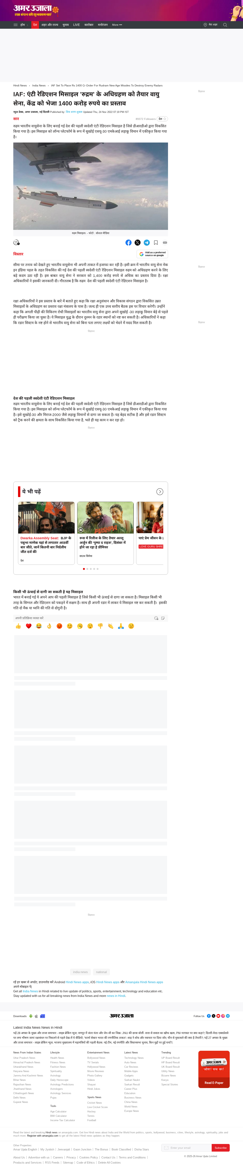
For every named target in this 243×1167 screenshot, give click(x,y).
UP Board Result (170, 1057)
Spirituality (56, 1071)
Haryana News (21, 1071)
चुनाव (66, 24)
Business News (132, 1097)
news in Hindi (116, 995)
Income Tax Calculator (62, 1120)
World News (130, 1106)
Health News (57, 1057)
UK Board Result (170, 1066)
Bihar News (19, 1080)
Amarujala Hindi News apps (144, 982)
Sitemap (68, 1162)
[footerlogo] (122, 1016)
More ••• (117, 24)
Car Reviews (131, 1066)
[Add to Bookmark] (156, 243)
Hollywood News (96, 1066)
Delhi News (19, 1097)
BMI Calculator (58, 1115)
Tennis (91, 1115)
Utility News (167, 1071)
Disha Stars (141, 1149)
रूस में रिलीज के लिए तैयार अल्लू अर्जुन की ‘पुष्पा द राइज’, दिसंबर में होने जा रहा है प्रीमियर (103, 542)
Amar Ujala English (25, 1149)
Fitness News (57, 1062)
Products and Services (27, 1162)
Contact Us (108, 1157)
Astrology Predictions (62, 1084)
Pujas (53, 1097)
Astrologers (56, 1088)
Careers (58, 1157)
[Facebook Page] (209, 1015)
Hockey (91, 1111)
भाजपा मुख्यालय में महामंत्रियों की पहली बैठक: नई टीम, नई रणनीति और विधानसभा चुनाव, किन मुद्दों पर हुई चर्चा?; (113, 1042)
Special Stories (169, 1084)
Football (91, 1120)
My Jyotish (47, 1149)
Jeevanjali (64, 1149)
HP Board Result (170, 1062)
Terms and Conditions (132, 1157)
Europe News (131, 1111)
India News (39, 85)
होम (23, 24)
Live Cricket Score (97, 1107)
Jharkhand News (22, 1088)
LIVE (76, 24)
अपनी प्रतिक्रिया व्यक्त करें (29, 618)
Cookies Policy (88, 1157)
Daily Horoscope (59, 1080)
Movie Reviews (95, 1071)
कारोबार (88, 24)
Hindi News (20, 85)
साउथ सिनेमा (86, 556)
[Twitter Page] (213, 1015)
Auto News (130, 1062)
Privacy (71, 1157)
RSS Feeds (52, 1162)
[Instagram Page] (223, 1015)
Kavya (164, 1080)
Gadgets (129, 1075)
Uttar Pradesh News (24, 1057)
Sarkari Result (132, 1084)
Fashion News (58, 1066)
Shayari (91, 1084)
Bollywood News (96, 1057)
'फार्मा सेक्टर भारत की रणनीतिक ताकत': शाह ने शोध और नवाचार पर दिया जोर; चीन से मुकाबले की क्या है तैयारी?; (144, 1037)
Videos (91, 1080)
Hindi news (52, 1132)
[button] (84, 569)
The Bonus (101, 1149)
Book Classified (121, 1149)
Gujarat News (20, 1102)
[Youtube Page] (218, 1015)
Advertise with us (39, 1157)
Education (129, 1093)
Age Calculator (58, 1111)
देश (35, 24)
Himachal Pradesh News (26, 1062)
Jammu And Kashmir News (28, 1075)
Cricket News (94, 1102)
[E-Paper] (214, 1069)
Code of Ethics (86, 1162)
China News (130, 1102)
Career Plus (130, 1088)
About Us (19, 1157)
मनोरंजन (103, 24)
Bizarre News (168, 1075)
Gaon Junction (82, 1149)
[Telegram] (228, 1015)
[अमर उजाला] (36, 4)
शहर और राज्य (50, 24)
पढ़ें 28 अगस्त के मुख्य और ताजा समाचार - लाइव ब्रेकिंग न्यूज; (45, 1033)
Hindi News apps (77, 982)
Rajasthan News (22, 1084)
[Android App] (31, 1015)
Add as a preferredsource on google (155, 254)
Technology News (134, 1057)
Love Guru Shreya (153, 546)
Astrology (55, 1075)
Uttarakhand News (23, 1066)
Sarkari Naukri (132, 1080)
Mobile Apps (131, 1071)
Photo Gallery (94, 1075)
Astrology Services (60, 1093)
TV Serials (93, 1062)
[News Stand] (42, 1015)
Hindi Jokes (93, 1088)
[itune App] (36, 1015)
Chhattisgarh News (23, 1093)
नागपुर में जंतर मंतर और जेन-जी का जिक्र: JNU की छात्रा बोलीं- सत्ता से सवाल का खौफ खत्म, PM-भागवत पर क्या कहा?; (141, 1033)
